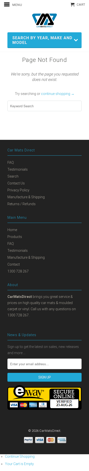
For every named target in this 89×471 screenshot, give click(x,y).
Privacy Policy (18, 190)
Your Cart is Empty (19, 464)
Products (14, 237)
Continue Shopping (20, 456)
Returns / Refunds (21, 204)
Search (13, 176)
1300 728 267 (18, 271)
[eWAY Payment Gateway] (44, 409)
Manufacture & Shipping (26, 197)
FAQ (10, 162)
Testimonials (17, 169)
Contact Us (16, 183)
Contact (13, 264)
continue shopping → (57, 94)
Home (12, 230)
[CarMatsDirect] (44, 20)
